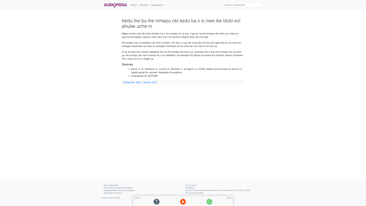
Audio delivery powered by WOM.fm (118, 188)
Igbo (138, 82)
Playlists (143, 4)
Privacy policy (191, 185)
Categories (128, 82)
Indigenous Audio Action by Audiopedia (119, 190)
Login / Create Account (111, 198)
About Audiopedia (111, 185)
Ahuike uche (150, 82)
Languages (156, 4)
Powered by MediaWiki (194, 193)
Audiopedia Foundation (113, 193)
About (134, 4)
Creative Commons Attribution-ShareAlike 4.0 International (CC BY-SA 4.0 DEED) (217, 190)
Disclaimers (189, 188)
